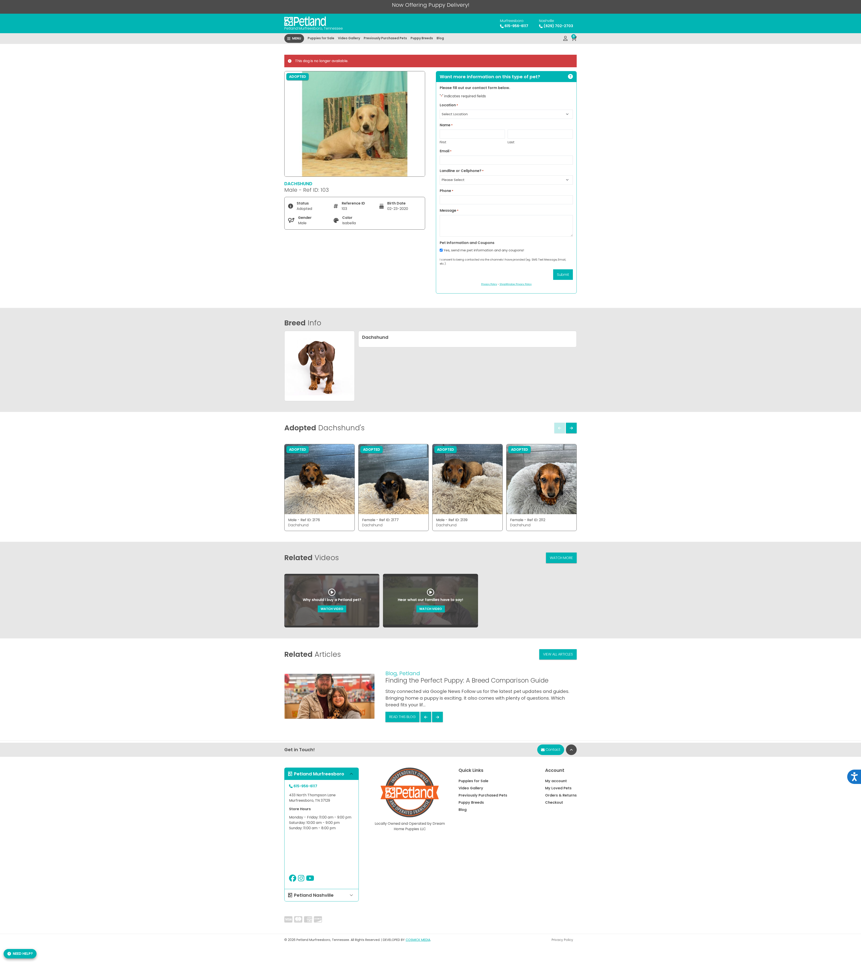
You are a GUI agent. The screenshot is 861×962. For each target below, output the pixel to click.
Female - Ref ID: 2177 (380, 519)
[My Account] (565, 38)
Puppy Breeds (422, 38)
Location (449, 105)
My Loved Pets (558, 788)
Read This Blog (402, 716)
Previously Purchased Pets (385, 38)
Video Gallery (349, 38)
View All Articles (558, 654)
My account (556, 781)
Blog (440, 38)
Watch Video (332, 609)
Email (446, 151)
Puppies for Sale (321, 38)
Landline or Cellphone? (462, 170)
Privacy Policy (562, 940)
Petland (409, 673)
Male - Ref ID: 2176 (304, 519)
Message (449, 210)
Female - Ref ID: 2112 (527, 519)
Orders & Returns (561, 795)
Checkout (554, 802)
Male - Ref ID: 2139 (451, 519)
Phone (446, 190)
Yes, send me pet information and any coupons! (484, 250)
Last (511, 142)
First (443, 142)
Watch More (561, 557)
